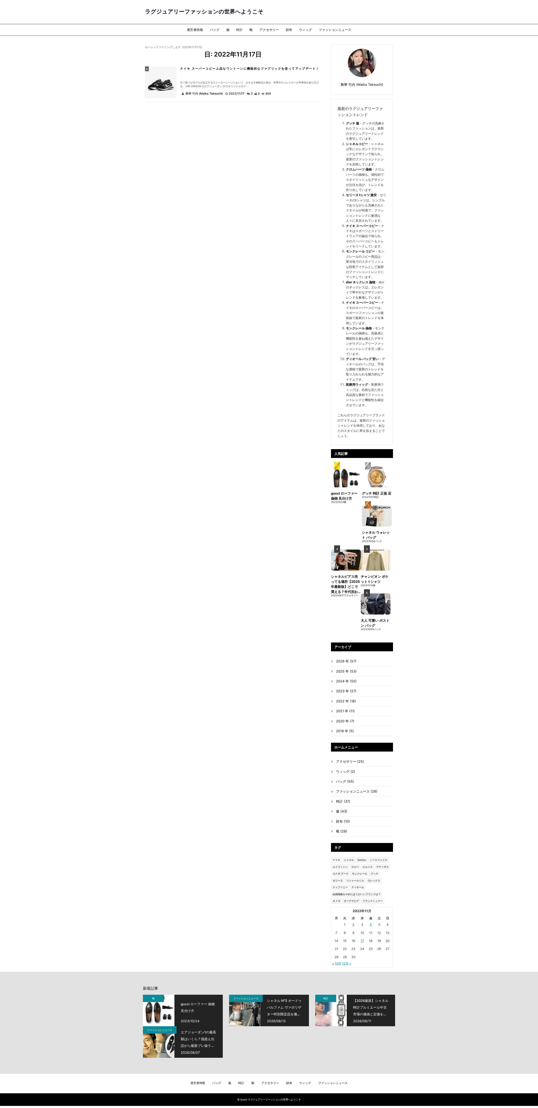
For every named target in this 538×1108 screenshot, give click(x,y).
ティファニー (340, 887)
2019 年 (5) (345, 731)
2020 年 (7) (345, 721)
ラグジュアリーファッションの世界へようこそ (204, 11)
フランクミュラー (373, 900)
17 (362, 941)
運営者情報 (195, 30)
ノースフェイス (378, 859)
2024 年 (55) (346, 681)
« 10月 (336, 964)
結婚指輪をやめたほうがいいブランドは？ (357, 894)
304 (268, 93)
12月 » (346, 964)
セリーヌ (338, 880)
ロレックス (374, 880)
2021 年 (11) (345, 711)
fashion (361, 859)
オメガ (336, 900)
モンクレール (359, 873)
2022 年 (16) (346, 701)
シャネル (349, 859)
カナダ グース (340, 873)
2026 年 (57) (346, 661)
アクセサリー (269, 30)
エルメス (368, 866)
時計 (239, 30)
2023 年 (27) (346, 691)
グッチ (374, 873)
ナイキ (336, 859)
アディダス (382, 866)
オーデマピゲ (351, 900)
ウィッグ (305, 30)
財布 (289, 30)
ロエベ (355, 866)
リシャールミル (355, 880)
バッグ (215, 30)
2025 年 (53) (346, 671)
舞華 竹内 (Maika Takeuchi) (204, 93)
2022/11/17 (237, 93)
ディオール (357, 887)
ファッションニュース (335, 30)
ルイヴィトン (340, 866)
